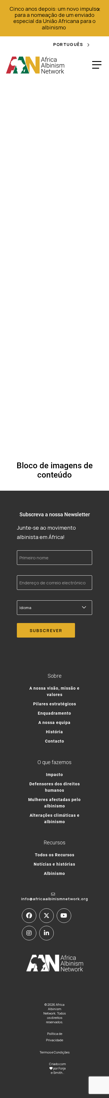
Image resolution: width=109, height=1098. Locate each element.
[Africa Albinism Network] (35, 65)
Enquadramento (54, 713)
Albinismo (54, 873)
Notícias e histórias (54, 864)
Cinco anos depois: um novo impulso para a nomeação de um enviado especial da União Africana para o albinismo (54, 18)
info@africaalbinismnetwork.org (54, 898)
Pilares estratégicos (54, 704)
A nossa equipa (54, 722)
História (54, 731)
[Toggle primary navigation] (96, 64)
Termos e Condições (54, 1052)
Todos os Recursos (54, 854)
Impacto (54, 774)
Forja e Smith (58, 1070)
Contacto (54, 741)
